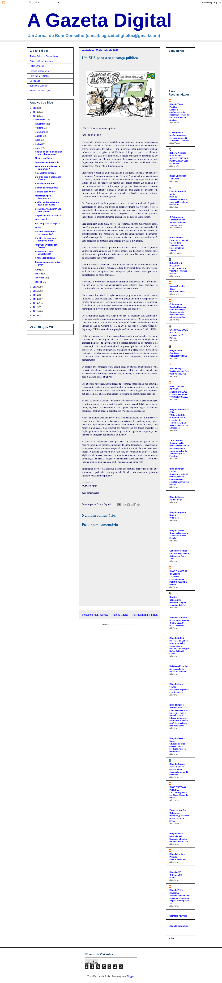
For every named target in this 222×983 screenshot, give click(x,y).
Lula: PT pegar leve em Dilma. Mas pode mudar (178, 795)
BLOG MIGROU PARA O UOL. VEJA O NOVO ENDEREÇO (179, 623)
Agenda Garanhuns (179, 926)
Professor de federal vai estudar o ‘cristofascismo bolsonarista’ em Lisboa (178, 245)
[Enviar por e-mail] (125, 504)
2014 (35, 299)
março (38, 274)
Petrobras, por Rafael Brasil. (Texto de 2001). (179, 818)
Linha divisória (42, 219)
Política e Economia (39, 76)
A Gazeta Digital (99, 20)
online (171, 938)
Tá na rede (174, 179)
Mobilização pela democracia (43, 197)
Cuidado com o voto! (45, 192)
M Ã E (38, 228)
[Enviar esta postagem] (118, 504)
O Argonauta (175, 304)
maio (38, 148)
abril (37, 270)
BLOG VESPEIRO (177, 176)
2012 (35, 307)
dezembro (40, 119)
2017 (35, 287)
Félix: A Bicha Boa (177, 860)
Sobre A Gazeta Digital (40, 90)
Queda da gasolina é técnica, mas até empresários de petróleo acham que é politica (179, 479)
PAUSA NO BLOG (177, 292)
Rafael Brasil (175, 263)
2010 (35, 315)
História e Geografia (39, 71)
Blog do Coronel (177, 764)
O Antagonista (176, 132)
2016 (35, 291)
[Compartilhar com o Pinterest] (138, 504)
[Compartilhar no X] (132, 504)
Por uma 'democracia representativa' (45, 233)
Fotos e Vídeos (37, 66)
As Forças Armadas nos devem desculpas (47, 203)
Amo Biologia (176, 368)
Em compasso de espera (47, 223)
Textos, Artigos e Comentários (44, 56)
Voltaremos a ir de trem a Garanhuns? (47, 167)
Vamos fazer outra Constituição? (44, 252)
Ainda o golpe (175, 500)
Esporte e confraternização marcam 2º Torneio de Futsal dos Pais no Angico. (179, 115)
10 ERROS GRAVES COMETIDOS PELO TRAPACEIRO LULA (178, 394)
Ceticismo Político (178, 551)
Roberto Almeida (177, 153)
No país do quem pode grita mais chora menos (48, 153)
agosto (39, 136)
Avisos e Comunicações (41, 61)
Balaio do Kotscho (178, 666)
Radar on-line (176, 237)
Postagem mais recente (95, 614)
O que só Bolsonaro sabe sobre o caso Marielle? (178, 535)
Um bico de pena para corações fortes (46, 239)
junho (38, 144)
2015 (35, 295)
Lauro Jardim (176, 440)
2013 (35, 303)
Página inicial (120, 614)
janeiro (39, 282)
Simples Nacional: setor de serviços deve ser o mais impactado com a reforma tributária (177, 312)
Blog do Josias (176, 530)
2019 (35, 112)
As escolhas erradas (45, 173)
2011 (35, 311)
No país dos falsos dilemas (48, 215)
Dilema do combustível (46, 188)
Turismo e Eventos (38, 86)
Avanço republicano (45, 258)
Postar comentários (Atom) (124, 624)
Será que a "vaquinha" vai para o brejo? (48, 210)
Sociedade (35, 81)
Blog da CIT (175, 872)
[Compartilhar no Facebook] (135, 504)
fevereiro (40, 278)
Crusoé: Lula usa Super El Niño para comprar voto (177, 222)
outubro (39, 128)
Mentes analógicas (44, 158)
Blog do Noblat (176, 638)
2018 (35, 116)
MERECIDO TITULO (178, 356)
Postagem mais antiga (145, 614)
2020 (35, 108)
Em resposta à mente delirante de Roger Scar (179, 556)
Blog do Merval (176, 497)
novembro (40, 124)
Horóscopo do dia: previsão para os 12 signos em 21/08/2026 (179, 138)
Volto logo (174, 518)
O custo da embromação (47, 162)
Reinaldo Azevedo (178, 617)
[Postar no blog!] (128, 504)
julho (38, 140)
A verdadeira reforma (45, 183)
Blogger (130, 976)
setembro (40, 132)
